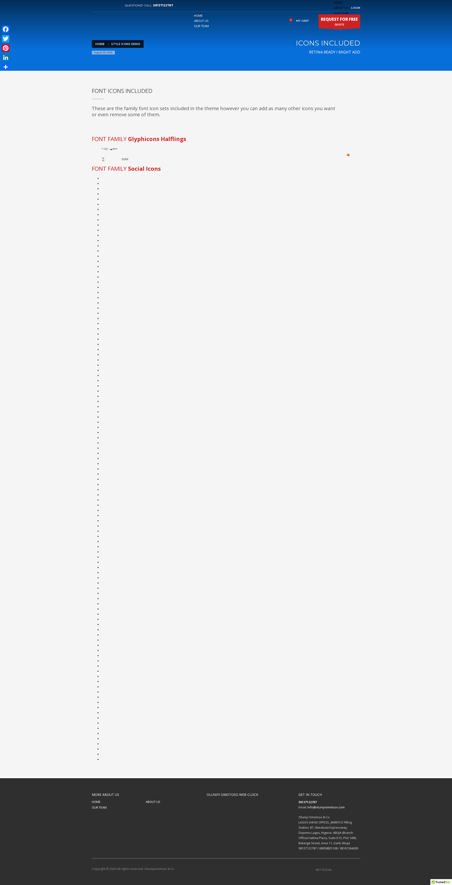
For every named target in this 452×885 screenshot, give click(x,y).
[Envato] (116, 5)
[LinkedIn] (5, 57)
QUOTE (339, 21)
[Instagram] (356, 869)
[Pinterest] (109, 5)
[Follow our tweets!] (342, 869)
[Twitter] (102, 5)
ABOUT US (341, 8)
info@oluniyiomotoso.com (326, 807)
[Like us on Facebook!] (335, 869)
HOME (338, 2)
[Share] (5, 67)
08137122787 (163, 5)
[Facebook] (95, 5)
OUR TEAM (99, 807)
